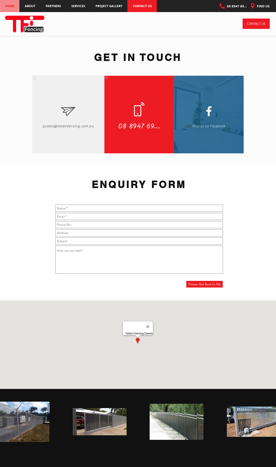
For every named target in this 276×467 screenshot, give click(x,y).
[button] (53, 6)
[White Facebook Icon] (208, 111)
